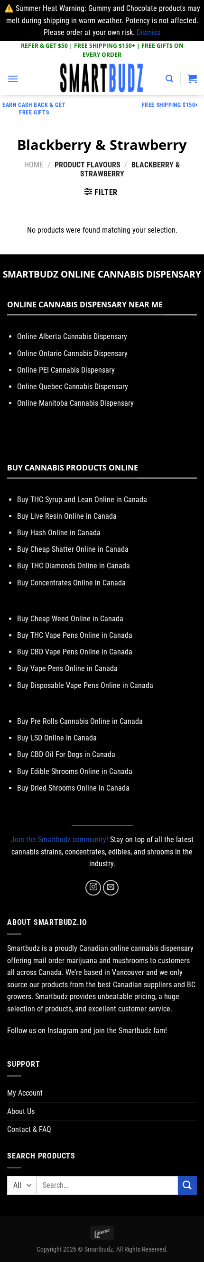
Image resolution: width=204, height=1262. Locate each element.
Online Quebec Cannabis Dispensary (72, 386)
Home (33, 164)
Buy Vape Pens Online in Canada (67, 668)
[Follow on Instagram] (93, 888)
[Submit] (187, 1185)
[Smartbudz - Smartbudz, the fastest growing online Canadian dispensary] (102, 78)
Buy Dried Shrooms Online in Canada (73, 787)
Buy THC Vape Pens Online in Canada (74, 635)
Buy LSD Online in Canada (57, 737)
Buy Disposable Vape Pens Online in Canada (85, 685)
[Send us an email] (111, 888)
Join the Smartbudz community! (59, 839)
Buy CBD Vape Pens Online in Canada (74, 651)
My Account (25, 1092)
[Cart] (192, 78)
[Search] (169, 79)
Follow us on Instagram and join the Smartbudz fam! (87, 1030)
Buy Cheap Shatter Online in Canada (73, 549)
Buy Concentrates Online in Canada (71, 582)
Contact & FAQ (29, 1129)
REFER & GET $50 (44, 46)
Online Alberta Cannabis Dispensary (72, 336)
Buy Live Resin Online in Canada (67, 516)
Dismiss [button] (148, 32)
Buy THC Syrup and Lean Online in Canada (82, 499)
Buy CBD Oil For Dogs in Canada (66, 754)
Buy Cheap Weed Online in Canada (70, 618)
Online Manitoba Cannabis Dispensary (75, 403)
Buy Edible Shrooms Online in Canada (74, 771)
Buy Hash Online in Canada (59, 532)
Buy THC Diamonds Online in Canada (73, 565)
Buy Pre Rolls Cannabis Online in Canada (80, 721)
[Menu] (13, 78)
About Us (21, 1111)
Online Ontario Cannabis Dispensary (72, 353)
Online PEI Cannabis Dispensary (66, 370)
